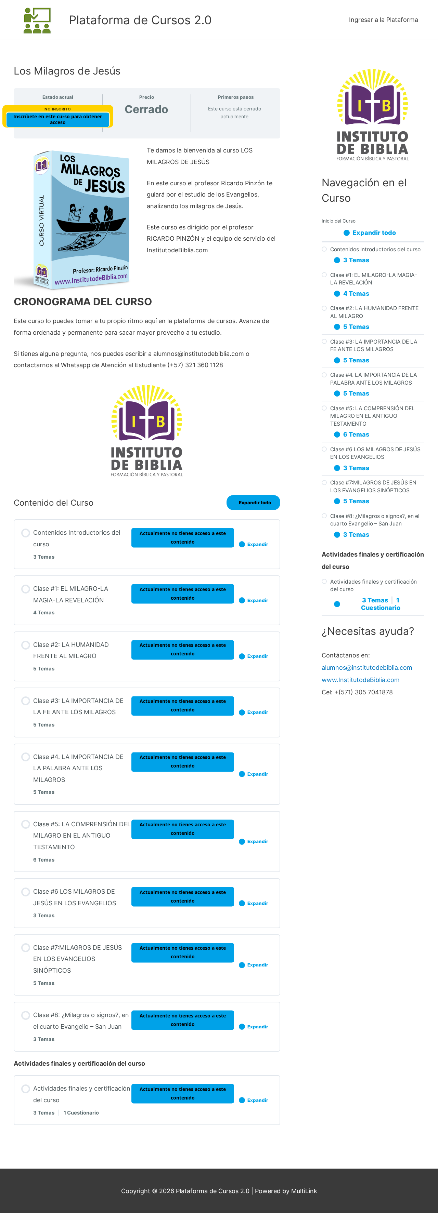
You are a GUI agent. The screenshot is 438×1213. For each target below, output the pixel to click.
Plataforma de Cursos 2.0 (140, 20)
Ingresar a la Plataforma (383, 19)
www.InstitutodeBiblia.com (361, 679)
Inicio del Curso (339, 221)
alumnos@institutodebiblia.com (367, 667)
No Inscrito (57, 109)
